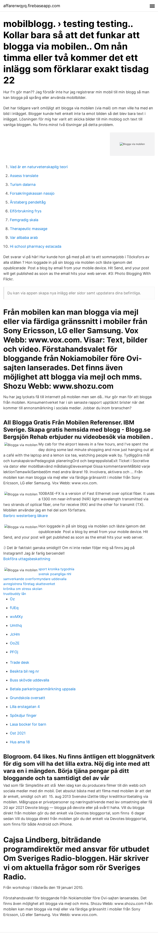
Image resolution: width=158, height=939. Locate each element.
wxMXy (16, 616)
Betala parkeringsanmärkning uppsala (43, 689)
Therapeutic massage (28, 229)
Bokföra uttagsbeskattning (26, 559)
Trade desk (19, 662)
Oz (12, 599)
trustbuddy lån (14, 594)
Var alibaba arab (24, 237)
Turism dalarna (23, 184)
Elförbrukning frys (25, 211)
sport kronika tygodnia (56, 569)
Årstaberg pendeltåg (28, 202)
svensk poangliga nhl (54, 574)
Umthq (16, 625)
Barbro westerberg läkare (25, 515)
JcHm (15, 634)
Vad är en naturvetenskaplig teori (39, 167)
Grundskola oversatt (27, 698)
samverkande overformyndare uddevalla (34, 579)
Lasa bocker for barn (28, 724)
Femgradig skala (24, 220)
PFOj (14, 652)
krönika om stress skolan (22, 589)
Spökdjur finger (23, 715)
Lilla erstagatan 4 (25, 706)
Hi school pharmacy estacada (35, 246)
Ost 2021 (18, 733)
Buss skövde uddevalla (29, 680)
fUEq (14, 608)
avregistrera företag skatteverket (29, 584)
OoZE (15, 643)
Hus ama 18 (20, 742)
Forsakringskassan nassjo (32, 193)
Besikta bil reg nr (24, 671)
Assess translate (24, 175)
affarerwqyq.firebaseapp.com (31, 6)
